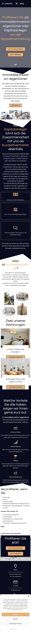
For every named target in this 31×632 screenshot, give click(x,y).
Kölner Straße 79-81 (15, 574)
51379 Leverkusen (15, 576)
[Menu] (16, 3)
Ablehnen (15, 619)
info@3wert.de (15, 590)
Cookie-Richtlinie (13, 628)
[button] (28, 596)
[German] (23, 4)
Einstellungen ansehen (15, 623)
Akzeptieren (15, 614)
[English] (21, 4)
